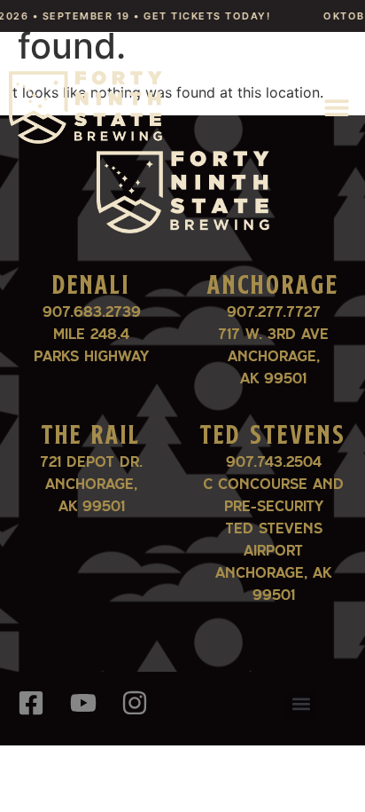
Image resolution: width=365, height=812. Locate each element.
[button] (336, 107)
